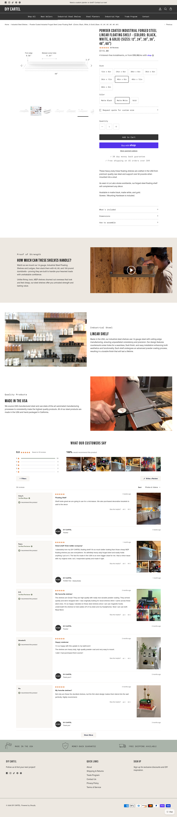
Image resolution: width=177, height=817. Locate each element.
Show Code (89, 418)
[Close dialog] (108, 382)
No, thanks (88, 428)
